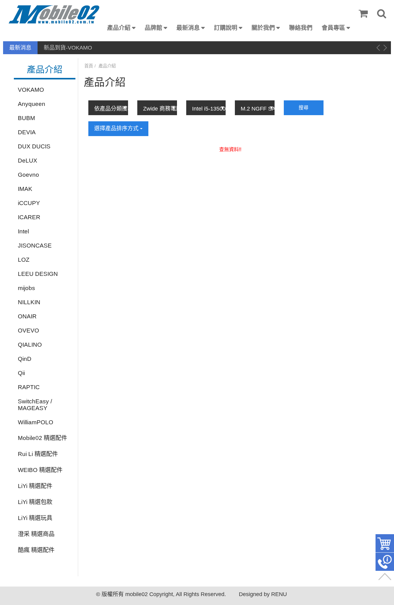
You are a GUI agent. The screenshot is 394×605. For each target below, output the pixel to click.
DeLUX (27, 160)
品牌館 (153, 28)
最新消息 (188, 28)
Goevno (28, 174)
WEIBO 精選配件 (40, 470)
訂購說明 (225, 28)
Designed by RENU (263, 594)
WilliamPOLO (35, 422)
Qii (21, 373)
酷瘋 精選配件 (36, 550)
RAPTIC (29, 387)
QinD (24, 359)
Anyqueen (31, 104)
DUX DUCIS (34, 146)
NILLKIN (29, 302)
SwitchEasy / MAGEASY (35, 404)
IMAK (25, 189)
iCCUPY (29, 203)
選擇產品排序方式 (117, 128)
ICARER (29, 217)
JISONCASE (35, 245)
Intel (23, 231)
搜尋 (303, 107)
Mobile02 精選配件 (42, 438)
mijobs (26, 288)
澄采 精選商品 (36, 534)
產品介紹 (119, 28)
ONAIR (27, 316)
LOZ (24, 259)
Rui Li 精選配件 (38, 454)
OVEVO (28, 330)
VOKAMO (31, 90)
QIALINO (30, 344)
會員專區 (333, 28)
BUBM (26, 118)
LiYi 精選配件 (35, 486)
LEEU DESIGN (38, 274)
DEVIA (27, 132)
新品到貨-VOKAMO (68, 48)
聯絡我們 (300, 28)
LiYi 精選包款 (35, 502)
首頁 (88, 65)
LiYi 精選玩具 (35, 518)
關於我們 (263, 28)
